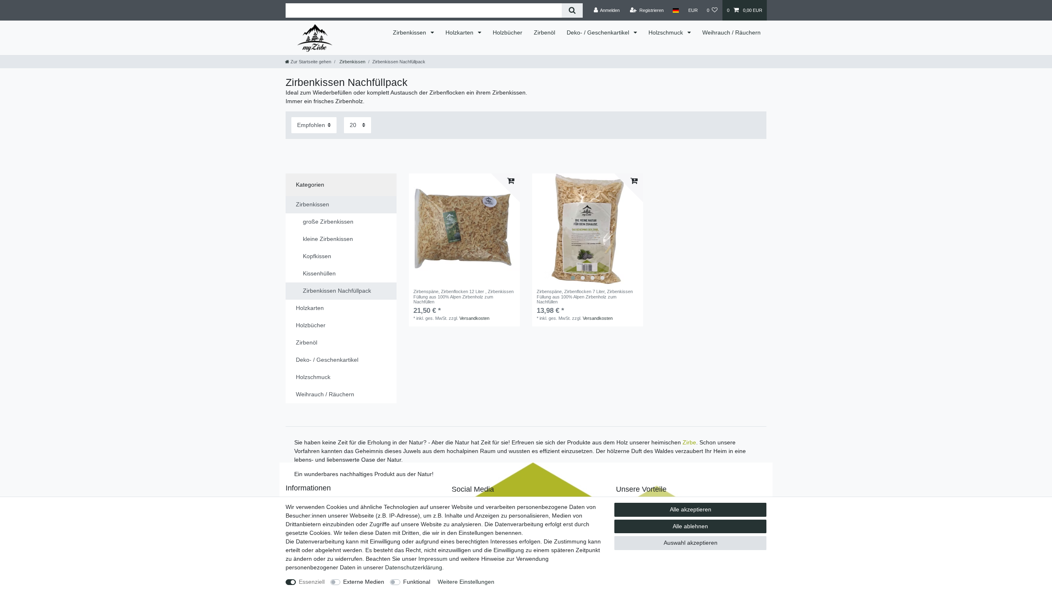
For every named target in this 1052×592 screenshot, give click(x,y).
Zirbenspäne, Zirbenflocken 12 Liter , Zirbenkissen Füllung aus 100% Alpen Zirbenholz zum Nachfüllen (463, 296)
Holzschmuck (666, 32)
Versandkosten (474, 318)
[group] (587, 228)
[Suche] (572, 10)
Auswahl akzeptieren (690, 542)
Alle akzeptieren (690, 509)
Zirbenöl (544, 32)
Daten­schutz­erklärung (413, 567)
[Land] (675, 10)
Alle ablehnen (690, 526)
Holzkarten (460, 32)
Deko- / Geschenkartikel (599, 32)
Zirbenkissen (410, 32)
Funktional (416, 581)
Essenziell (312, 581)
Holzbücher (507, 32)
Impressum (433, 558)
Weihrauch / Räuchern (731, 32)
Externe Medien (363, 581)
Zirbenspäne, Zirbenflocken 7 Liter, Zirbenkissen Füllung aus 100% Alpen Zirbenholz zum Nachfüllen (585, 296)
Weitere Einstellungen (466, 581)
